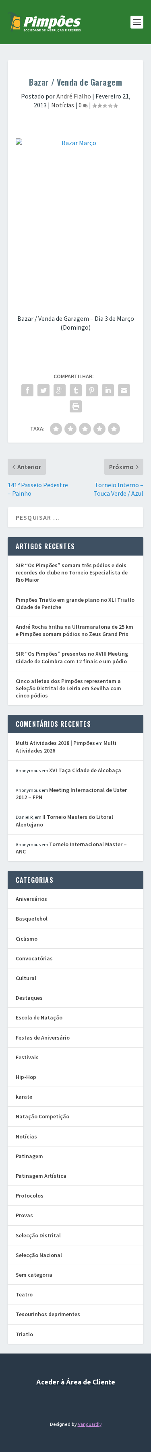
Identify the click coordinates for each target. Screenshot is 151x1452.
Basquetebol (32, 918)
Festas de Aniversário (43, 1037)
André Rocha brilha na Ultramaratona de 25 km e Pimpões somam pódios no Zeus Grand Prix (74, 630)
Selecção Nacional (39, 1255)
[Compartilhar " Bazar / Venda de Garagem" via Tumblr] (76, 390)
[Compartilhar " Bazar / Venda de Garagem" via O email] (124, 390)
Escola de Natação (39, 1017)
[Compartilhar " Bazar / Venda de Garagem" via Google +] (60, 390)
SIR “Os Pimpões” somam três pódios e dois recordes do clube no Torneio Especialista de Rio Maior (72, 572)
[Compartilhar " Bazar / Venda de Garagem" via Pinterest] (92, 390)
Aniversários (31, 898)
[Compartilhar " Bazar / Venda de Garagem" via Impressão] (76, 406)
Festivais (27, 1057)
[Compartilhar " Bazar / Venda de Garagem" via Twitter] (43, 390)
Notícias (62, 105)
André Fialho (73, 96)
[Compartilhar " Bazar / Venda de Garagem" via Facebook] (27, 390)
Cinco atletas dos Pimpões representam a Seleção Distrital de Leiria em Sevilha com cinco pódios (68, 688)
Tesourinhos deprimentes (48, 1314)
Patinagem (29, 1156)
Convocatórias (34, 958)
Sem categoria (34, 1274)
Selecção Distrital (38, 1235)
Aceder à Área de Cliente (75, 1382)
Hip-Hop (26, 1077)
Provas (24, 1215)
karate (24, 1096)
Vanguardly (89, 1424)
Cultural (26, 978)
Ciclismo (26, 938)
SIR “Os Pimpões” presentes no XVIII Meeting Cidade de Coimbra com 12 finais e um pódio (72, 657)
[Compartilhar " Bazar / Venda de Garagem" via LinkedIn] (108, 390)
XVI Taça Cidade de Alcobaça (85, 770)
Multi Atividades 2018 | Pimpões (55, 743)
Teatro (24, 1294)
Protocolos (29, 1195)
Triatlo (24, 1334)
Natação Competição (42, 1116)
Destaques (29, 997)
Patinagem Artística (41, 1175)
